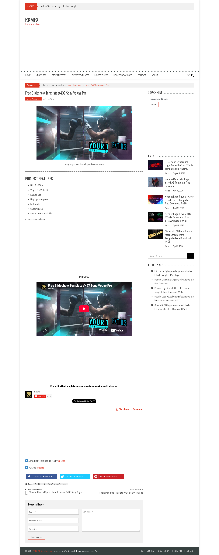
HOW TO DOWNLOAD (123, 75)
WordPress (69, 550)
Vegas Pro (41, 75)
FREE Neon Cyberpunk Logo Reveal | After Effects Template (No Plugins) (179, 165)
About (155, 75)
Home (28, 75)
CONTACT (142, 75)
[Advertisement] (139, 42)
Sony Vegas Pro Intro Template (55, 484)
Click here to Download (130, 409)
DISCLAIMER (177, 551)
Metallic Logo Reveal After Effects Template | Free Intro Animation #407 (178, 217)
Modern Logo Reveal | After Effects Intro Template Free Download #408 (179, 200)
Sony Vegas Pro (57, 85)
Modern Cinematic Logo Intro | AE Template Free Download (66, 6)
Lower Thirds (101, 75)
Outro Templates (80, 75)
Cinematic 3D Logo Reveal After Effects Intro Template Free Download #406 (178, 236)
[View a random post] (188, 75)
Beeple (40, 467)
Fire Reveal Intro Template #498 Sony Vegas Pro (121, 493)
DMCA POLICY (163, 551)
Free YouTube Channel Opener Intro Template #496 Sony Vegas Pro (53, 493)
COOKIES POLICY (147, 551)
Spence (61, 460)
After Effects (59, 75)
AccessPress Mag (90, 550)
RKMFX (37, 484)
